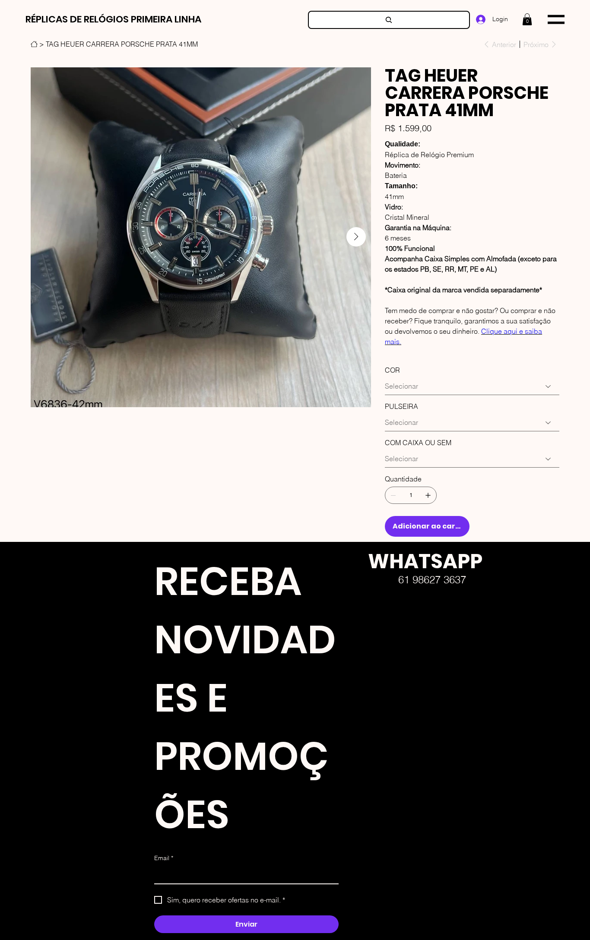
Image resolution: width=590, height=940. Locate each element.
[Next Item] (356, 237)
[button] (527, 19)
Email (163, 858)
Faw (361, 654)
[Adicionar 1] (428, 495)
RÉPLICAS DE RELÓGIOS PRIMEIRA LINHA (113, 19)
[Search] (389, 20)
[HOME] (34, 44)
